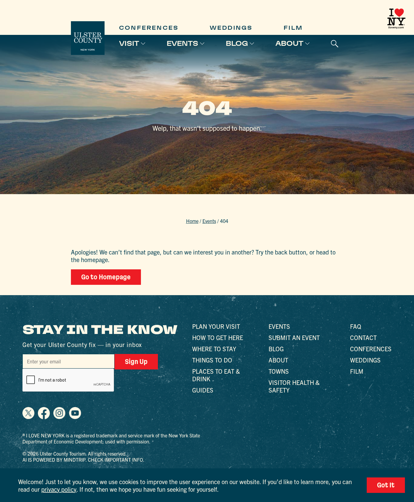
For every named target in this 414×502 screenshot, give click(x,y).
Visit (129, 43)
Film (293, 28)
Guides (202, 390)
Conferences (149, 28)
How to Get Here (217, 337)
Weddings (231, 28)
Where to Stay (214, 348)
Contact (363, 337)
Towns (279, 371)
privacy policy (58, 489)
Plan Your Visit (216, 326)
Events (182, 43)
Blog (237, 43)
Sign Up (136, 361)
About (289, 43)
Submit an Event (294, 337)
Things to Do (212, 360)
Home (192, 221)
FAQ (355, 326)
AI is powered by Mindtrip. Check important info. (83, 460)
